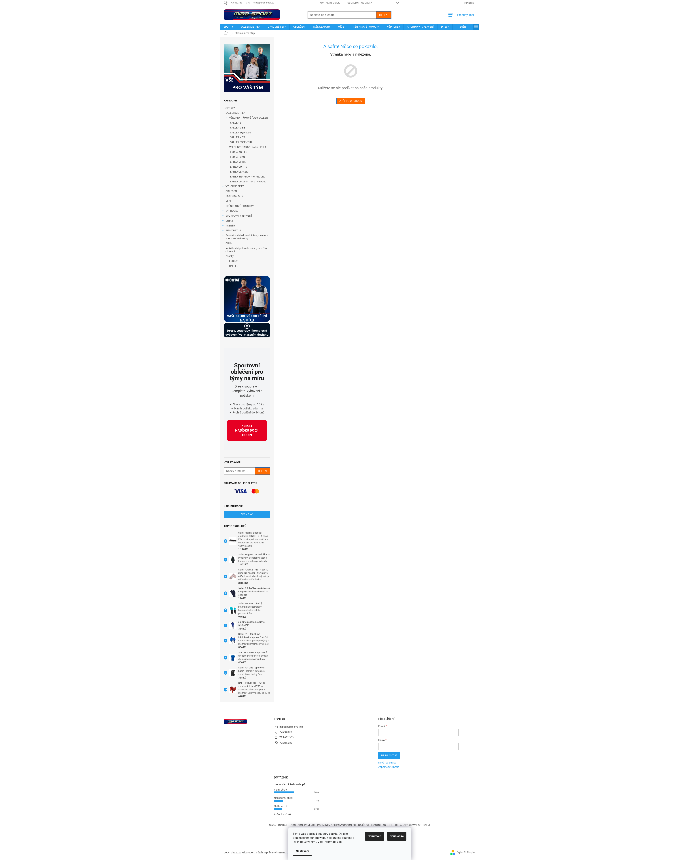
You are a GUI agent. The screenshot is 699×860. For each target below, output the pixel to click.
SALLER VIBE (237, 127)
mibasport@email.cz (291, 726)
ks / (247, 514)
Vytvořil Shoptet (466, 852)
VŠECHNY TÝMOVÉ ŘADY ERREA (247, 147)
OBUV (229, 243)
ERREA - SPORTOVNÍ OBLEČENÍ (412, 825)
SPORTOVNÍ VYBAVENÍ (239, 215)
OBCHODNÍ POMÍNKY (303, 825)
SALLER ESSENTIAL (241, 142)
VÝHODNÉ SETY (235, 186)
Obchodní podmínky (359, 2)
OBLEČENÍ (232, 191)
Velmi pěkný (280, 789)
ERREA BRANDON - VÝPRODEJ (247, 176)
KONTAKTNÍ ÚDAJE (330, 2)
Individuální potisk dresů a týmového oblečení (246, 250)
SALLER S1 (236, 122)
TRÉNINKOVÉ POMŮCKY (240, 206)
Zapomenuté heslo (388, 767)
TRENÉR (230, 225)
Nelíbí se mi (280, 806)
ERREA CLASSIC (239, 171)
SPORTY (230, 108)
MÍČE (229, 201)
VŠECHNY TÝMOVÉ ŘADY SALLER (248, 117)
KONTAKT (283, 825)
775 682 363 (286, 737)
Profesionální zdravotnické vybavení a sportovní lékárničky (247, 237)
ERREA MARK (238, 161)
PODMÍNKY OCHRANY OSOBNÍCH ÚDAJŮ (341, 825)
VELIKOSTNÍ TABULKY (379, 825)
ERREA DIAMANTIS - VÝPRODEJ (248, 181)
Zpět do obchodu (350, 100)
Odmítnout (374, 836)
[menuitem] (228, 27)
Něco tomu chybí (283, 797)
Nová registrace (387, 762)
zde (339, 842)
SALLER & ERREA (235, 112)
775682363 (286, 732)
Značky (230, 256)
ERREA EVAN (237, 157)
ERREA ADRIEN (238, 152)
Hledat (384, 15)
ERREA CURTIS (238, 166)
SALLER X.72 (237, 137)
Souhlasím (397, 836)
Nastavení (302, 851)
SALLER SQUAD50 (240, 132)
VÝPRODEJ (232, 210)
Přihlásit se (389, 755)
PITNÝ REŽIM (233, 230)
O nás (272, 825)
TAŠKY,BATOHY (234, 196)
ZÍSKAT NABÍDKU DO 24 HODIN (247, 430)
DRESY (229, 220)
